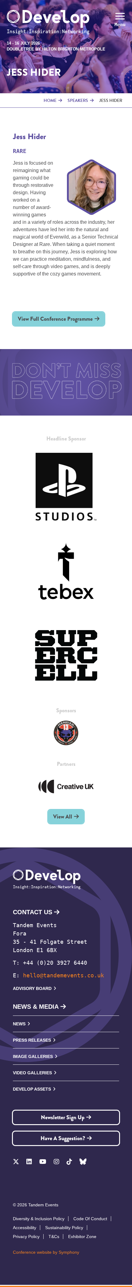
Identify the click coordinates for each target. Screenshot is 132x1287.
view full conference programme (55, 319)
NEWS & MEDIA (36, 1006)
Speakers (78, 100)
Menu (120, 24)
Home (50, 100)
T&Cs (54, 1236)
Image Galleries (33, 1056)
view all (62, 817)
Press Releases (32, 1040)
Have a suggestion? (63, 1138)
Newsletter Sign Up (62, 1117)
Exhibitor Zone (82, 1236)
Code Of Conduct (90, 1218)
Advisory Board (32, 988)
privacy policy (26, 1236)
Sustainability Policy (64, 1227)
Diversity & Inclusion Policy (38, 1218)
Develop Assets (32, 1089)
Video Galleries (32, 1072)
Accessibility (24, 1227)
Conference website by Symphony (46, 1252)
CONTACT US (32, 912)
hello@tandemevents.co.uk (63, 975)
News (19, 1023)
